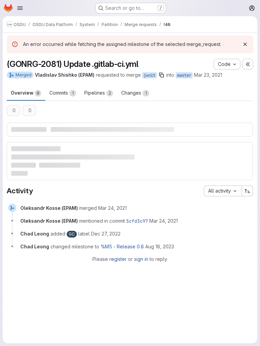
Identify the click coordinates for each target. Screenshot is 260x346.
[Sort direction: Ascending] (247, 191)
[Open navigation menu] (20, 8)
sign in (141, 259)
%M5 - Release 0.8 (122, 246)
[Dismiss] (245, 44)
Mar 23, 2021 (208, 75)
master (184, 75)
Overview (25, 93)
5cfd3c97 (137, 221)
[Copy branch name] (161, 75)
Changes (134, 93)
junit (149, 75)
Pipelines (97, 93)
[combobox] (223, 191)
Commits (61, 93)
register (118, 259)
